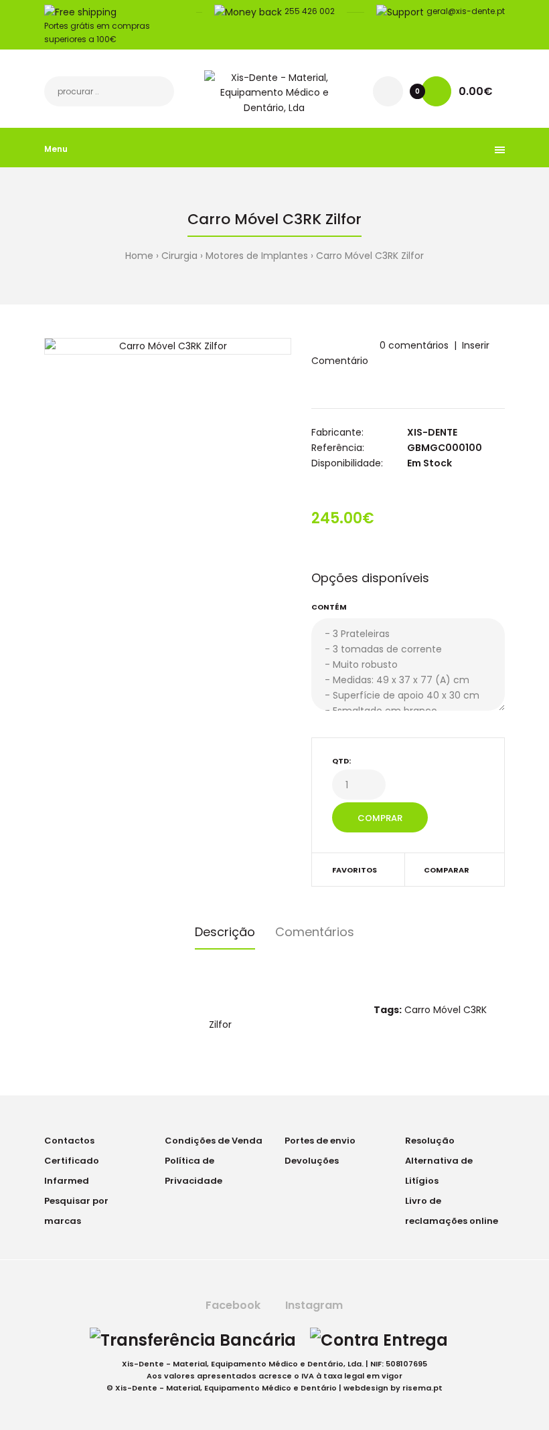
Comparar (446, 870)
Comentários (314, 931)
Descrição (225, 931)
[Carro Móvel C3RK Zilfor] (168, 346)
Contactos (69, 1140)
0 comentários (414, 345)
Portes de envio (320, 1140)
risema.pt (422, 1387)
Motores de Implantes (257, 255)
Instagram (313, 1305)
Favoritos (354, 870)
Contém (329, 607)
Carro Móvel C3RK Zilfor (370, 255)
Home (139, 255)
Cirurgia (179, 255)
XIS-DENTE (432, 432)
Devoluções (312, 1160)
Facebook (231, 1305)
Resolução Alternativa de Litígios (439, 1160)
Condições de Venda (213, 1140)
